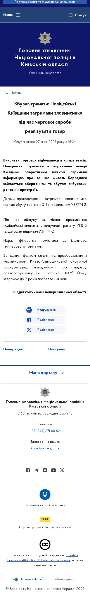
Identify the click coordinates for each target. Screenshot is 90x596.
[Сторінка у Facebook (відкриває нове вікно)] (28, 470)
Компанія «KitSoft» (33, 579)
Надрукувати (46, 309)
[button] (45, 373)
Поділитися (45, 319)
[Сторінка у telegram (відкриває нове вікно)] (36, 470)
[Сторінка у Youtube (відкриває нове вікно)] (53, 470)
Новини (16, 93)
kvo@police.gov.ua (45, 448)
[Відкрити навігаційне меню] (18, 15)
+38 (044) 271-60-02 (45, 431)
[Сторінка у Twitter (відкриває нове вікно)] (62, 470)
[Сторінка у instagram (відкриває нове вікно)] (45, 470)
